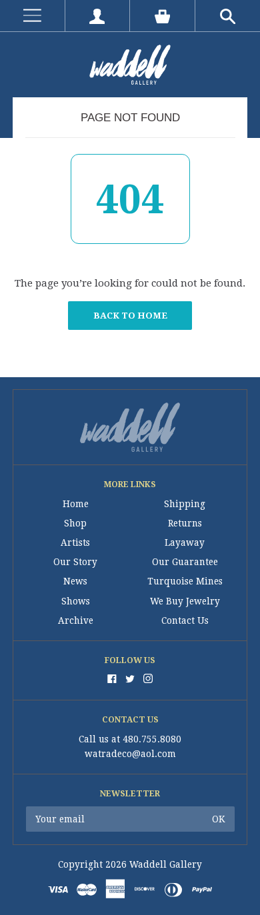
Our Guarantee (185, 561)
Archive (75, 620)
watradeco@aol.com (130, 753)
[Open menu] (32, 15)
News (75, 581)
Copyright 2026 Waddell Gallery (130, 864)
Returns (185, 523)
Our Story (75, 561)
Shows (75, 601)
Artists (75, 542)
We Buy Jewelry (185, 601)
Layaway (185, 542)
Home (76, 503)
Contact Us (185, 620)
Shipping (184, 503)
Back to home (130, 316)
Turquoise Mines (185, 581)
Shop (75, 523)
